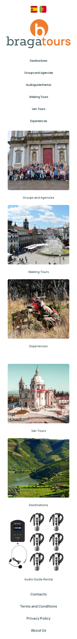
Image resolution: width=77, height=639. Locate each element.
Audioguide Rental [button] (38, 85)
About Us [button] (38, 630)
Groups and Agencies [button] (38, 73)
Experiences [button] (38, 121)
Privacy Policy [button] (38, 618)
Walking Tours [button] (38, 97)
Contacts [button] (38, 594)
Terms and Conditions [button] (38, 606)
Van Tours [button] (38, 109)
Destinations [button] (38, 61)
